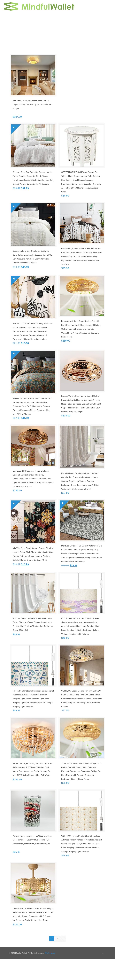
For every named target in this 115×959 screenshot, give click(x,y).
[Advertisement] (57, 33)
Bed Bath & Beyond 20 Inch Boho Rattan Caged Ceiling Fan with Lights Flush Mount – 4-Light (32, 105)
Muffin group (50, 953)
